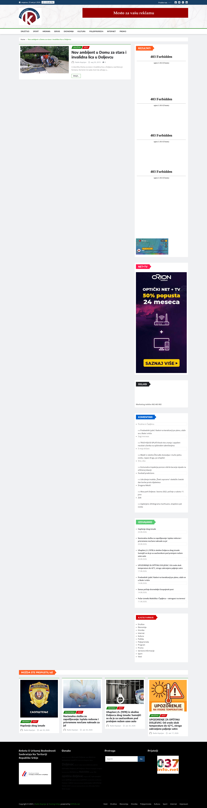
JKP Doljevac (80, 768)
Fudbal (80, 765)
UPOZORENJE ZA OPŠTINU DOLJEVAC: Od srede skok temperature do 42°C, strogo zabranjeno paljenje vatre (165, 724)
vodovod (73, 786)
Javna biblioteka (88, 765)
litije (77, 772)
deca (91, 760)
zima (87, 786)
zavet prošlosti (81, 786)
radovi (70, 783)
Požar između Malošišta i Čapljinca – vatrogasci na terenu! (161, 598)
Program (141, 645)
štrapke (68, 789)
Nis (95, 772)
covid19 (74, 760)
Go (141, 759)
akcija (63, 757)
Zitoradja (92, 786)
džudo (76, 765)
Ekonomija (69, 31)
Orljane (86, 776)
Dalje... (76, 76)
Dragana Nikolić (144, 485)
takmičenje (97, 783)
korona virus (65, 772)
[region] (168, 765)
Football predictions (146, 473)
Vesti (140, 656)
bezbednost (66, 760)
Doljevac (68, 764)
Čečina (97, 786)
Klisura (88, 768)
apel (87, 757)
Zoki (139, 497)
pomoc (84, 780)
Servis (57, 31)
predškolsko (98, 780)
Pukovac (65, 783)
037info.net (75, 804)
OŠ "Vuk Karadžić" (94, 776)
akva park (68, 757)
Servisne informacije (146, 651)
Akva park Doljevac (78, 757)
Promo (123, 31)
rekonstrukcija (78, 783)
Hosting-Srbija (54, 804)
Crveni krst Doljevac (83, 760)
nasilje (91, 772)
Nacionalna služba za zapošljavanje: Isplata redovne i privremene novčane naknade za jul (81, 721)
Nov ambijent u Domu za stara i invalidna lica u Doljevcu (49, 39)
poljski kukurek (76, 780)
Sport (36, 31)
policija (69, 780)
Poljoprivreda (96, 31)
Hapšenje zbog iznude (147, 529)
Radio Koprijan (80, 62)
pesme (64, 780)
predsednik (91, 780)
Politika (141, 639)
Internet (111, 31)
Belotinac (92, 757)
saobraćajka (87, 783)
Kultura (81, 31)
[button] (168, 765)
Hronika (46, 31)
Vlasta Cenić (66, 786)
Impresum (184, 804)
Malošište (84, 771)
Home (23, 39)
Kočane (73, 772)
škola (63, 789)
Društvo (25, 31)
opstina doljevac (72, 776)
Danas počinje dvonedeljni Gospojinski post (156, 589)
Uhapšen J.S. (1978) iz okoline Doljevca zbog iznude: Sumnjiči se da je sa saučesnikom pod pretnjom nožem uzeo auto (160, 553)
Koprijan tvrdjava (96, 769)
